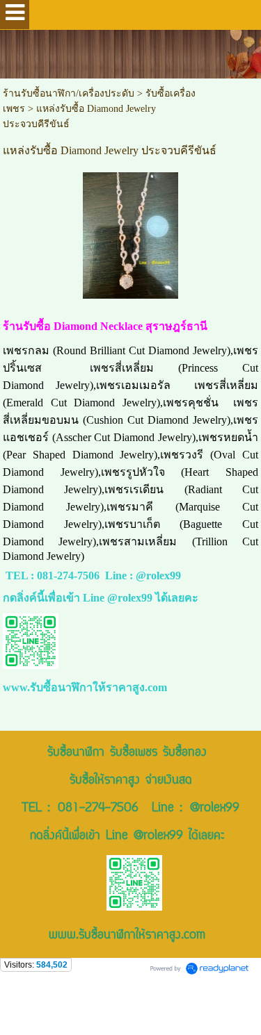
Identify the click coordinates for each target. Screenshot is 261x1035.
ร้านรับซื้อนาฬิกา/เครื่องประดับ (68, 93)
